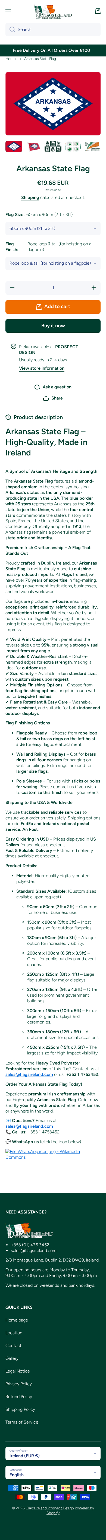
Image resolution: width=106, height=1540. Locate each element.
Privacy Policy (18, 1383)
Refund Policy (18, 1396)
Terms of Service (21, 1422)
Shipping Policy (20, 1409)
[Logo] (53, 11)
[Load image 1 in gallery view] (13, 146)
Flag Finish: (48, 246)
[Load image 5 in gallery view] (92, 146)
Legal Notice (17, 1371)
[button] (98, 11)
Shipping (30, 197)
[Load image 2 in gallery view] (33, 146)
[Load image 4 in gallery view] (72, 146)
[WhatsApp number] (53, 1154)
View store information (41, 368)
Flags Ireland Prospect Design (50, 1508)
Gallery (11, 1358)
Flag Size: (39, 214)
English (17, 1474)
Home (10, 58)
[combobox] (53, 29)
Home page (16, 1320)
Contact (13, 1345)
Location (13, 1332)
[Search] (10, 29)
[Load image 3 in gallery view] (53, 146)
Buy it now (53, 326)
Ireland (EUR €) (25, 1455)
